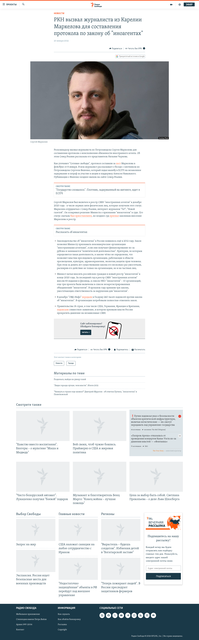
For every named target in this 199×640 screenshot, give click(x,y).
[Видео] (171, 5)
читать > (86, 332)
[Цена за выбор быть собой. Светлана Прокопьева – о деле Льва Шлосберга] (156, 477)
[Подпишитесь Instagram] (134, 615)
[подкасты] (180, 5)
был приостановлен (81, 216)
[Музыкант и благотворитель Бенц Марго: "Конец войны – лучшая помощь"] (99, 477)
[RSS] (140, 615)
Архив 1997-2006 (24, 624)
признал (114, 216)
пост (118, 163)
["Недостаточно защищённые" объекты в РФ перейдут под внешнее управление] (78, 569)
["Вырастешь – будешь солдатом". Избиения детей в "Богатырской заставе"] (120, 530)
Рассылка (62, 624)
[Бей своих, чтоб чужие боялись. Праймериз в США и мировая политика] (99, 426)
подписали (63, 310)
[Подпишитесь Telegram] (127, 615)
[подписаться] (153, 615)
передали (87, 297)
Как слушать (64, 614)
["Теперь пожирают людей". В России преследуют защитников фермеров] (120, 569)
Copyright (62, 630)
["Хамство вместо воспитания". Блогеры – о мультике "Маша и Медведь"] (43, 426)
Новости (59, 13)
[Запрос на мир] (35, 530)
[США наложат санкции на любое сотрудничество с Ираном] (78, 530)
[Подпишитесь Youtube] (121, 615)
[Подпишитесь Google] (102, 615)
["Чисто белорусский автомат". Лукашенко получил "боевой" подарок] (43, 477)
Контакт (20, 630)
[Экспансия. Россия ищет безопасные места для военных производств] (35, 561)
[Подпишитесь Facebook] (108, 615)
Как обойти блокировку (69, 619)
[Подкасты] (147, 615)
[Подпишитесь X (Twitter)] (115, 615)
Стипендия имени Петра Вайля (31, 619)
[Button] (115, 48)
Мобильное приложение (28, 614)
